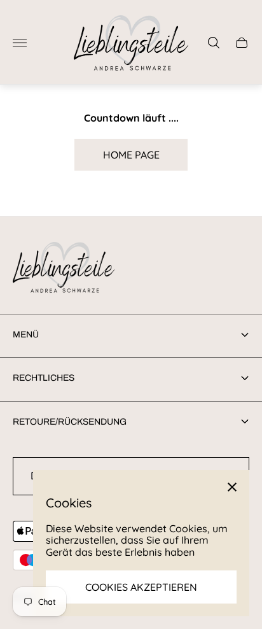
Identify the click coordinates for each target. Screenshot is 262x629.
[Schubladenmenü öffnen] (20, 43)
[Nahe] (232, 487)
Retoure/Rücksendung (70, 422)
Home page (131, 154)
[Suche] (214, 43)
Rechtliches (43, 378)
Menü (26, 334)
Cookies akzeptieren (141, 587)
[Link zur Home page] (63, 268)
